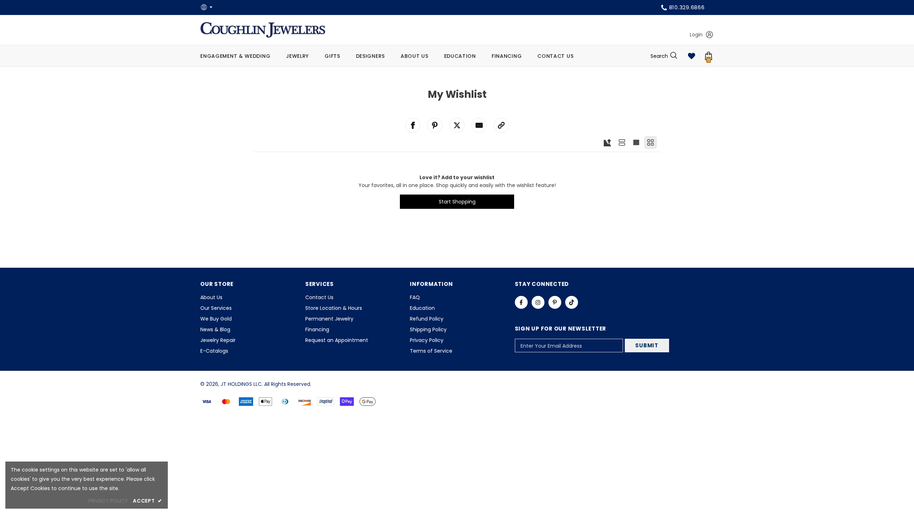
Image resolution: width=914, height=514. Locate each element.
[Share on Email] (479, 125)
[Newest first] (607, 142)
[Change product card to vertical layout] (650, 142)
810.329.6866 (687, 7)
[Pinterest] (554, 302)
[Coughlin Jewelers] (262, 30)
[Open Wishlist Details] (691, 56)
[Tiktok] (571, 302)
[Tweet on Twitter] (457, 125)
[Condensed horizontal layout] (636, 142)
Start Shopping (457, 201)
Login (696, 34)
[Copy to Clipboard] (501, 125)
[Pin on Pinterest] (434, 125)
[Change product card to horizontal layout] (622, 142)
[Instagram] (538, 302)
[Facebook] (521, 302)
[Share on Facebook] (412, 125)
